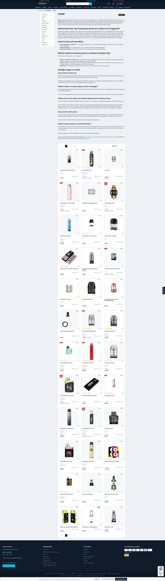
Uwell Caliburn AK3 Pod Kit (66, 362)
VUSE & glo (44, 31)
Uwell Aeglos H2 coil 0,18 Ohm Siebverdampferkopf (111, 300)
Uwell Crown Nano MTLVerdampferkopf (69, 527)
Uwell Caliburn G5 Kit (87, 170)
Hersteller (86, 549)
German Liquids (45, 23)
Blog (85, 554)
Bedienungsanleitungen (89, 556)
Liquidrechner (87, 552)
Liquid (43, 18)
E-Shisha (44, 16)
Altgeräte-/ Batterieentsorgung (50, 565)
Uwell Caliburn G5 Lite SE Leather (67, 203)
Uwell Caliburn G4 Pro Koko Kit (67, 395)
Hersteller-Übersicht (85, 138)
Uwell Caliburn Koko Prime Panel (112, 461)
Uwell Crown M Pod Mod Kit (66, 494)
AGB (44, 554)
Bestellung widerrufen (9, 565)
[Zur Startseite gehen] (45, 3)
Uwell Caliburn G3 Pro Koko (66, 461)
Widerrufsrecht (46, 558)
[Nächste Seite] (71, 146)
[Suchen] (90, 3)
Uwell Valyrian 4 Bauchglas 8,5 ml (89, 203)
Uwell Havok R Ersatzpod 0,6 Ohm (112, 268)
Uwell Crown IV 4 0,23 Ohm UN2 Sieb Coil (69, 268)
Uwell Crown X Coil (109, 527)
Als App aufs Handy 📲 (89, 563)
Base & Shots (44, 36)
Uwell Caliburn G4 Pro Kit (88, 428)
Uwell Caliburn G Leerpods (110, 236)
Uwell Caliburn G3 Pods (110, 331)
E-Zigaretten (44, 14)
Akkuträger (44, 25)
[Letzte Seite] (74, 146)
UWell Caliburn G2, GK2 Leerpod (89, 236)
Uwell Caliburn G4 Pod (110, 362)
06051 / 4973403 (7, 552)
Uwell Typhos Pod (109, 428)
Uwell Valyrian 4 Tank (109, 203)
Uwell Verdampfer (97, 137)
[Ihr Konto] (113, 3)
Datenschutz (46, 556)
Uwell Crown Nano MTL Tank (111, 494)
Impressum (45, 549)
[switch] (160, 575)
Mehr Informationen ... (76, 579)
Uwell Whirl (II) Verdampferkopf (89, 395)
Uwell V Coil (107, 170)
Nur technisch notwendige (108, 579)
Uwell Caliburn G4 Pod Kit (88, 461)
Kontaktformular (13, 562)
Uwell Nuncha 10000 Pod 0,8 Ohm (67, 170)
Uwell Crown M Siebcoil (87, 494)
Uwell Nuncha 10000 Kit (65, 236)
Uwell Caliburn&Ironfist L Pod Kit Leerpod (89, 269)
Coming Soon (45, 44)
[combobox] (77, 3)
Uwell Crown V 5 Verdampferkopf (89, 527)
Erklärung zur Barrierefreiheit (49, 563)
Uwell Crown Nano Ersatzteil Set (67, 331)
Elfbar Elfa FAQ (87, 558)
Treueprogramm (46, 560)
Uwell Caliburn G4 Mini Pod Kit (67, 428)
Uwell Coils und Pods (110, 137)
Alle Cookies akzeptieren (121, 579)
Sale (43, 40)
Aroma (43, 34)
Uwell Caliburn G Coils (109, 395)
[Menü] (163, 567)
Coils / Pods (44, 29)
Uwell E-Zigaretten (88, 137)
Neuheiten (44, 42)
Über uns (86, 560)
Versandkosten (79, 575)
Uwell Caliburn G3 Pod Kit (88, 362)
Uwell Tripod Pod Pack (87, 299)
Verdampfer (44, 27)
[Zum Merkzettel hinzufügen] (78, 168)
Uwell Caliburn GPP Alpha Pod (89, 331)
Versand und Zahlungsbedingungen (51, 552)
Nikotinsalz (44, 21)
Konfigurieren (97, 579)
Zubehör (44, 38)
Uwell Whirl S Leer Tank (65, 299)
